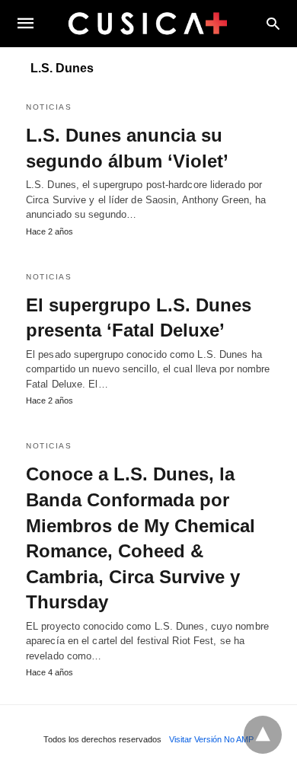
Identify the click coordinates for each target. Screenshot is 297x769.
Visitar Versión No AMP (211, 739)
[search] (273, 23)
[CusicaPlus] (147, 23)
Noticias (49, 107)
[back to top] (263, 735)
